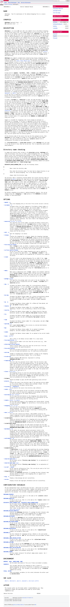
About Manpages (12, 2)
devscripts (10, 4)
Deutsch (55, 34)
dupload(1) (7, 93)
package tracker (57, 10)
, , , (13, 561)
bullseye (6, 4)
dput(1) (14, 93)
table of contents (58, 16)
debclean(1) (13, 580)
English (55, 36)
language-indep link (58, 8)
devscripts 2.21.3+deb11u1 (27, 597)
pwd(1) (14, 179)
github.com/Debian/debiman (18, 604)
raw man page (56, 12)
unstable (55, 28)
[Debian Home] (1, 3)
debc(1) (7, 580)
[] (8, 412)
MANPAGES (6, 0)
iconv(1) (45, 51)
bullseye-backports (57, 24)
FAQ (19, 2)
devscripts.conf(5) (15, 509)
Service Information (26, 2)
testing (55, 26)
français (55, 38)
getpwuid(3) (8, 110)
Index (5, 2)
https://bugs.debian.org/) (23, 60)
